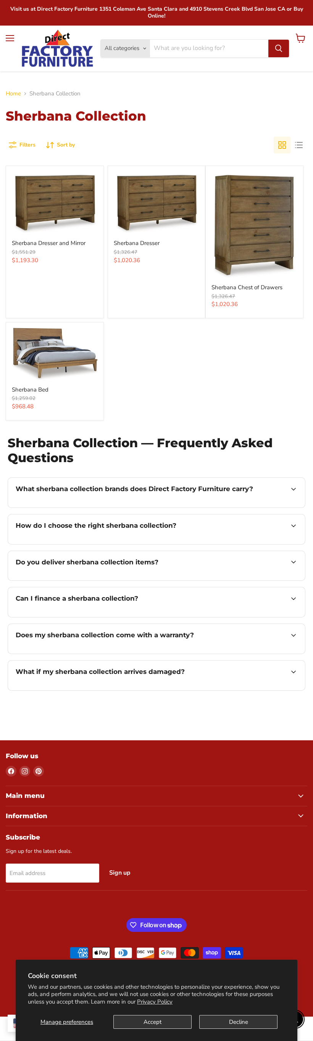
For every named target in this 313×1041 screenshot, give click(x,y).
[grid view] (282, 145)
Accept (152, 1022)
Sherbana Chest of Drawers (246, 287)
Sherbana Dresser (137, 243)
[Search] (278, 48)
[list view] (298, 145)
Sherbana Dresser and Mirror (49, 243)
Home (13, 93)
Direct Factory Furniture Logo (57, 48)
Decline (238, 1022)
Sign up (120, 873)
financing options (73, 616)
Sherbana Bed (30, 389)
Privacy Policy (155, 1002)
